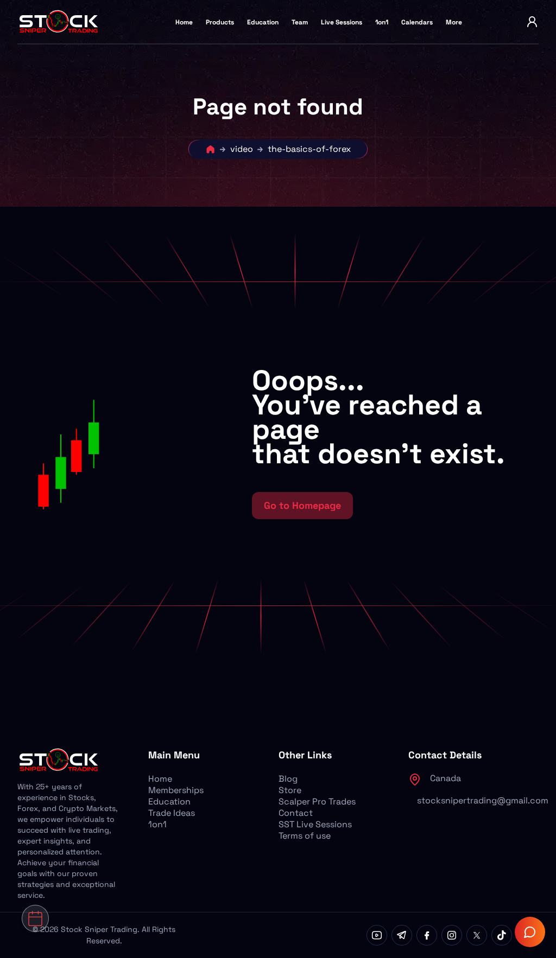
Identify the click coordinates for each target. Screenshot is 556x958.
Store (290, 790)
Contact (296, 813)
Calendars (417, 22)
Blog (288, 778)
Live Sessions (341, 22)
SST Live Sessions (315, 824)
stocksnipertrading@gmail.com (482, 800)
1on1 (381, 22)
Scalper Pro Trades (317, 801)
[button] (126, 443)
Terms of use (305, 835)
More (454, 22)
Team (300, 22)
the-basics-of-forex (309, 149)
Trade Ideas (171, 813)
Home (184, 22)
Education (263, 22)
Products (220, 22)
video (241, 149)
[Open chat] (530, 932)
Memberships (176, 790)
